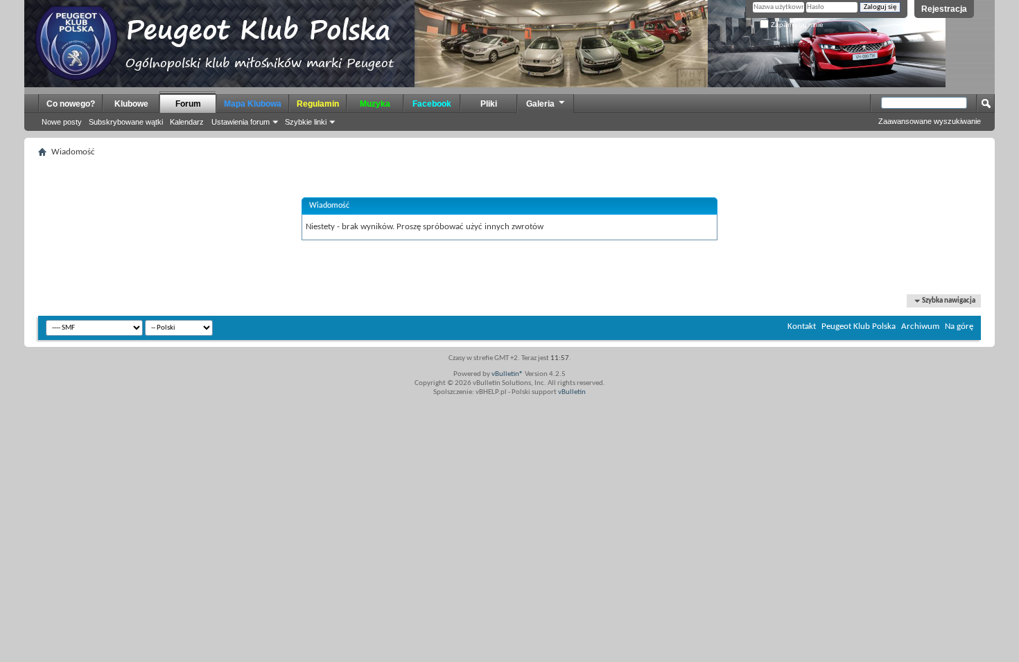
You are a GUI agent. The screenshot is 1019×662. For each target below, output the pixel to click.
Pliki (488, 104)
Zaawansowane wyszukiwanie (929, 121)
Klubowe (131, 104)
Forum (188, 104)
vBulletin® (507, 374)
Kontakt (801, 326)
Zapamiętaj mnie (796, 24)
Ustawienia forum (240, 122)
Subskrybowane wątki (126, 122)
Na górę (959, 326)
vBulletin (572, 392)
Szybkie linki (305, 122)
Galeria (540, 104)
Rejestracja (944, 9)
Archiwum (920, 326)
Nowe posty (62, 122)
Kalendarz (187, 122)
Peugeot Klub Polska (858, 326)
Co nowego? (70, 104)
